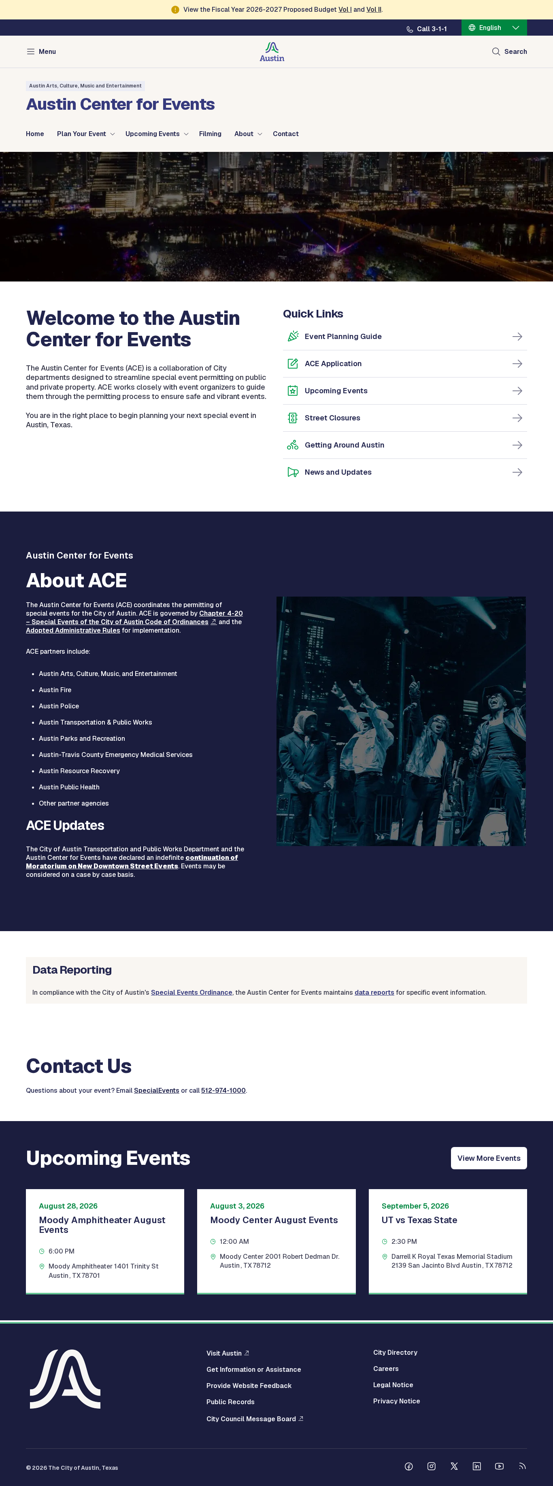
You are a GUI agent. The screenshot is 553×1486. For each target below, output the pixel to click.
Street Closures (332, 417)
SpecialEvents (156, 1090)
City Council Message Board (251, 1418)
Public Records (230, 1402)
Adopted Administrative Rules (73, 630)
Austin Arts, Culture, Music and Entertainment (85, 86)
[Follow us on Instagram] (431, 1467)
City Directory (395, 1353)
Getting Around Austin (345, 445)
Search (515, 51)
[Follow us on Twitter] (454, 1467)
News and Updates (338, 472)
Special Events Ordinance (191, 992)
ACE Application (333, 363)
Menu (47, 51)
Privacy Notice (396, 1401)
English (490, 27)
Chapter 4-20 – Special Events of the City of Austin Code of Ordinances (134, 617)
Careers (386, 1369)
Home (35, 134)
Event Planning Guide (343, 336)
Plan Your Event (81, 134)
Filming (210, 134)
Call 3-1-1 (432, 29)
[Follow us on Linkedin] (477, 1467)
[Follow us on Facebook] (409, 1467)
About (243, 134)
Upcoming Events (152, 134)
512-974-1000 (223, 1090)
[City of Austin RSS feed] (522, 1467)
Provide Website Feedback (249, 1386)
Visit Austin (224, 1353)
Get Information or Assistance (253, 1370)
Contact (286, 134)
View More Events (489, 1158)
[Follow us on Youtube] (499, 1467)
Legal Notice (393, 1385)
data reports (374, 992)
